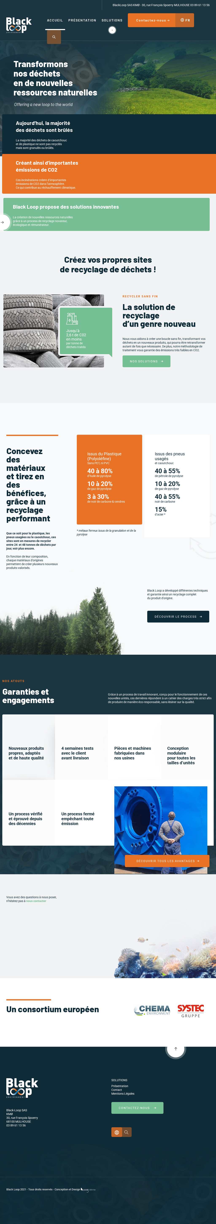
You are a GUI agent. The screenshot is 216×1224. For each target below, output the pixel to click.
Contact (116, 1090)
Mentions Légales (122, 1093)
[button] (54, 37)
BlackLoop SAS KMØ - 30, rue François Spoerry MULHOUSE (151, 5)
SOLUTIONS (119, 1080)
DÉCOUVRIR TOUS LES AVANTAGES (166, 861)
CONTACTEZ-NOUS (136, 1108)
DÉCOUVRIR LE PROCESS (177, 616)
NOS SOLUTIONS (145, 361)
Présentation (119, 1086)
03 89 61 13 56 (200, 5)
